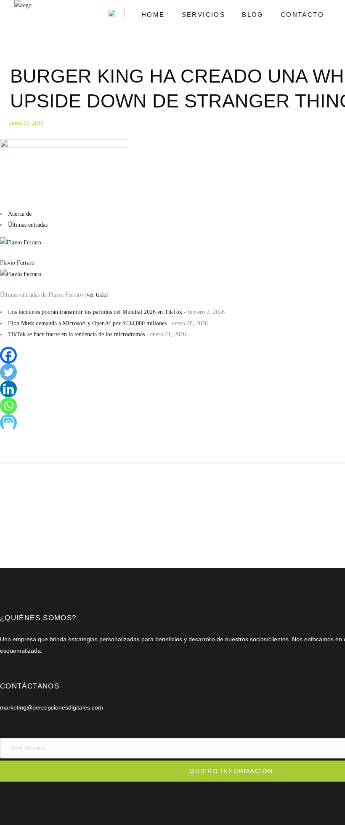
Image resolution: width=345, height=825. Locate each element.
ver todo (96, 295)
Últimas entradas (28, 225)
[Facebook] (8, 355)
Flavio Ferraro (17, 263)
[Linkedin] (8, 388)
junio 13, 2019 (27, 123)
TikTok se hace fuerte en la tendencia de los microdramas (76, 334)
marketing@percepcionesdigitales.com (51, 707)
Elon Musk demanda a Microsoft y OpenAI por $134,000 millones (87, 323)
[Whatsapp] (8, 405)
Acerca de (20, 214)
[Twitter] (8, 372)
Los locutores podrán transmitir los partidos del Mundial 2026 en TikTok (95, 312)
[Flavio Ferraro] (20, 242)
